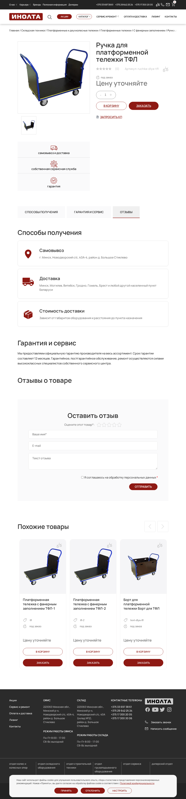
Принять (66, 790)
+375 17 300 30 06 (121, 718)
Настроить (119, 790)
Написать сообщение (164, 728)
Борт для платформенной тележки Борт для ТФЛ (141, 604)
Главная (14, 30)
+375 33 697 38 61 (104, 4)
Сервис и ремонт (106, 16)
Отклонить (93, 790)
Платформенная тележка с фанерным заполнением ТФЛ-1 (39, 604)
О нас (12, 4)
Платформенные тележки (115, 30)
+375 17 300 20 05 (144, 4)
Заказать (43, 662)
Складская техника (33, 30)
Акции (64, 16)
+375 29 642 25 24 (124, 4)
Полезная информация (55, 4)
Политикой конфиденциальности (137, 783)
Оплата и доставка (135, 16)
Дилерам (73, 4)
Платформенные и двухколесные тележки (72, 30)
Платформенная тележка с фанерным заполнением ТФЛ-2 (90, 604)
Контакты (171, 16)
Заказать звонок (161, 722)
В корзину (111, 106)
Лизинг (155, 16)
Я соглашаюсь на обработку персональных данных (120, 477)
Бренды (37, 4)
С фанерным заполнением (149, 30)
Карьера (24, 4)
